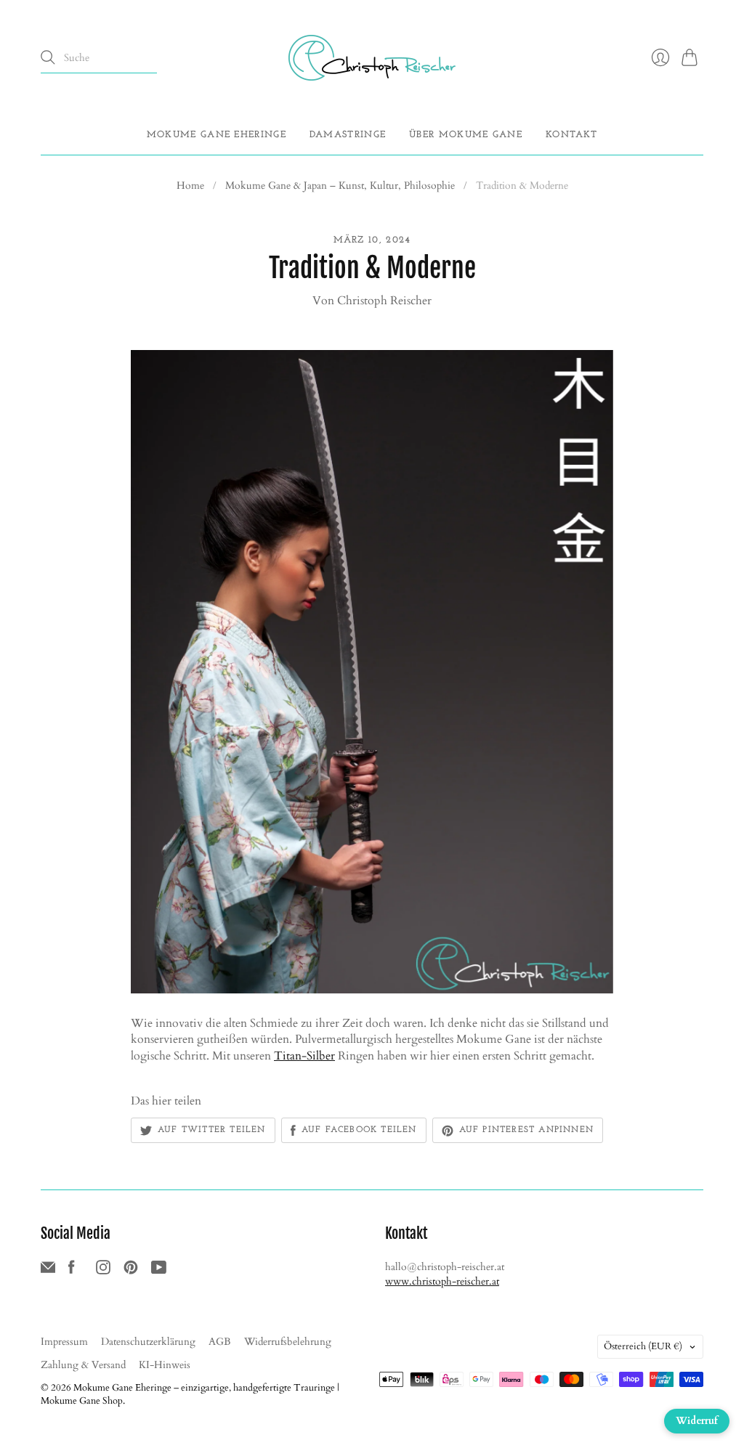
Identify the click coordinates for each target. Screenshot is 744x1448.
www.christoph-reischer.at (442, 1281)
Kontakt (571, 134)
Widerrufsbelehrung (287, 1342)
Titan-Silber (304, 1056)
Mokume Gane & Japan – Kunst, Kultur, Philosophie (340, 185)
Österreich (643, 1346)
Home (190, 185)
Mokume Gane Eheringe (216, 134)
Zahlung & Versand (83, 1365)
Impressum (64, 1342)
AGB (220, 1342)
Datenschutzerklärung (148, 1342)
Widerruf (697, 1421)
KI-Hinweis (164, 1365)
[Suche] (48, 57)
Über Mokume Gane (465, 134)
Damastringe (348, 134)
